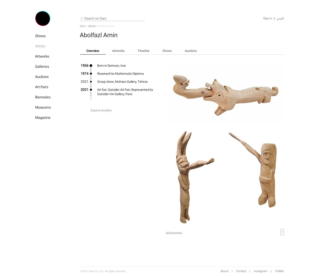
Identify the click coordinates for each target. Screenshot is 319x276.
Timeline (144, 50)
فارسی (280, 18)
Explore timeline (101, 110)
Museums (43, 107)
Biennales (43, 97)
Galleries (42, 66)
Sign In (267, 18)
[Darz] (42, 18)
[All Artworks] (225, 227)
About (224, 271)
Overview (92, 50)
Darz (82, 26)
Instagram (260, 271)
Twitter (279, 271)
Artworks (42, 56)
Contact (241, 271)
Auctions (42, 77)
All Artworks (174, 233)
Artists (40, 46)
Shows (40, 36)
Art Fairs (41, 87)
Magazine (43, 117)
